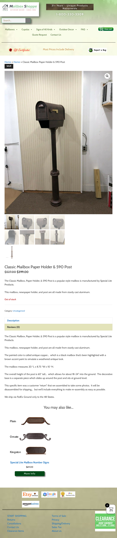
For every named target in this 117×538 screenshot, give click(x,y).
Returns (11, 519)
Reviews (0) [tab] (13, 327)
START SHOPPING (17, 515)
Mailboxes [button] (10, 29)
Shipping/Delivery (61, 523)
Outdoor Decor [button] (66, 29)
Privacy (55, 519)
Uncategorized (19, 311)
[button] (107, 76)
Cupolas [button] (25, 29)
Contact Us (56, 34)
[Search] (28, 20)
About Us (57, 530)
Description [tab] (13, 320)
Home (8, 62)
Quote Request (39, 34)
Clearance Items (15, 530)
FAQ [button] (83, 29)
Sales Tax (57, 527)
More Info (29, 473)
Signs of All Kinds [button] (44, 29)
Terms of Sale (59, 515)
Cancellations (14, 523)
